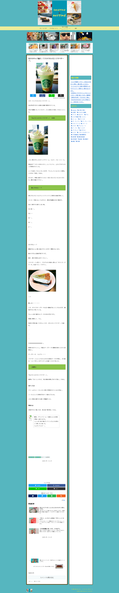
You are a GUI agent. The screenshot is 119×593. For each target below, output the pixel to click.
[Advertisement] (47, 442)
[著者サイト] (32, 495)
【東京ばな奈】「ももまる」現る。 (80, 97)
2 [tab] (60, 54)
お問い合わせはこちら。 (77, 589)
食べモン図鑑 (38, 457)
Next (91, 48)
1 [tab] (58, 54)
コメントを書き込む (47, 577)
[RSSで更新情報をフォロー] (61, 495)
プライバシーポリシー (87, 589)
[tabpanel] (33, 48)
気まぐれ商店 (31, 457)
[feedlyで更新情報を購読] (51, 495)
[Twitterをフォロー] (42, 495)
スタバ (43, 457)
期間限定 (48, 457)
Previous (27, 48)
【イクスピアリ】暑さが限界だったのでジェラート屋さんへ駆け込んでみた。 (80, 88)
